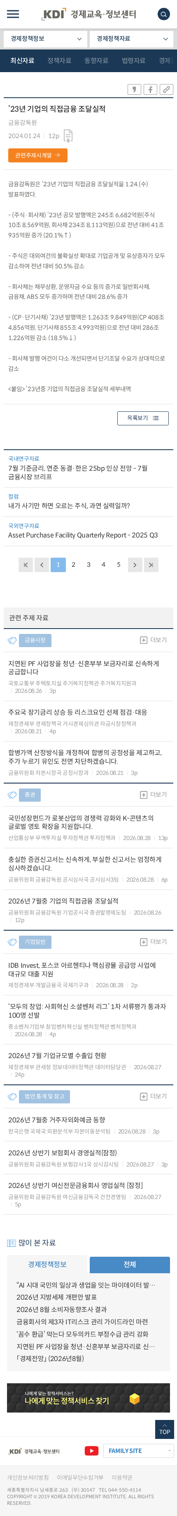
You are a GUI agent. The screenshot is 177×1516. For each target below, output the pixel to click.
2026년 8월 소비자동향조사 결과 (61, 1309)
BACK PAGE (26, 565)
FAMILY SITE (125, 1451)
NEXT (135, 565)
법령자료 (134, 60)
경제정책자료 (113, 38)
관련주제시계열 (33, 155)
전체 (129, 1264)
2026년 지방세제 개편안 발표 (56, 1297)
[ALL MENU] (13, 14)
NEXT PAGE (151, 565)
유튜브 (91, 1451)
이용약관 (122, 1477)
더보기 (158, 640)
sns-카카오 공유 (134, 89)
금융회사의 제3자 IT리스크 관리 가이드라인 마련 (82, 1322)
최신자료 (22, 60)
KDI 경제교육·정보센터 (88, 14)
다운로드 (68, 136)
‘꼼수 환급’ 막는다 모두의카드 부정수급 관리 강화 (82, 1334)
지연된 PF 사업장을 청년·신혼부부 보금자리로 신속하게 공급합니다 (88, 1346)
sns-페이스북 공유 (150, 89)
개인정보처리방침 (28, 1477)
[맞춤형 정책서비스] (88, 1398)
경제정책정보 (27, 38)
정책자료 (59, 60)
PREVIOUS (42, 565)
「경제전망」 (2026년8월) (50, 1358)
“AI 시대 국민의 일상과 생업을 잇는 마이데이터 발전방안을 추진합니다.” (88, 1285)
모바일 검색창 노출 (164, 14)
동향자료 (96, 60)
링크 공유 (166, 89)
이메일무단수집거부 (80, 1477)
